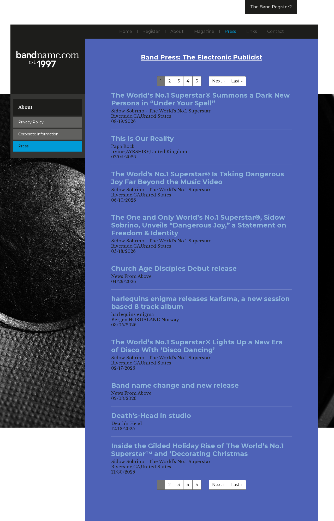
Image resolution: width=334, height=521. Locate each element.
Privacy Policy (31, 122)
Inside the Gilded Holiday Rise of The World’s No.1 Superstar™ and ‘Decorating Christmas (197, 450)
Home (125, 31)
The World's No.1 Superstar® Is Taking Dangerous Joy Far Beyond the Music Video (197, 178)
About (25, 107)
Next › (218, 81)
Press (23, 146)
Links (251, 31)
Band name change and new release (175, 385)
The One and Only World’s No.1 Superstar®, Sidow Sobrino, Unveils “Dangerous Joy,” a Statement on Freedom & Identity (198, 225)
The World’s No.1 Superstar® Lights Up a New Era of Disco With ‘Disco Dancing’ (197, 346)
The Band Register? (271, 6)
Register (151, 31)
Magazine (204, 31)
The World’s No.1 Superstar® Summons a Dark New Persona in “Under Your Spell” (200, 99)
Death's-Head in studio (151, 416)
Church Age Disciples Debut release (174, 268)
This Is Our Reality (142, 138)
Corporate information (38, 134)
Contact (275, 31)
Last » (237, 81)
